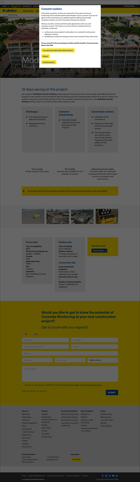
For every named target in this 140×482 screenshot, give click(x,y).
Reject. (45, 56)
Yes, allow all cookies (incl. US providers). (58, 50)
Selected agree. (49, 62)
